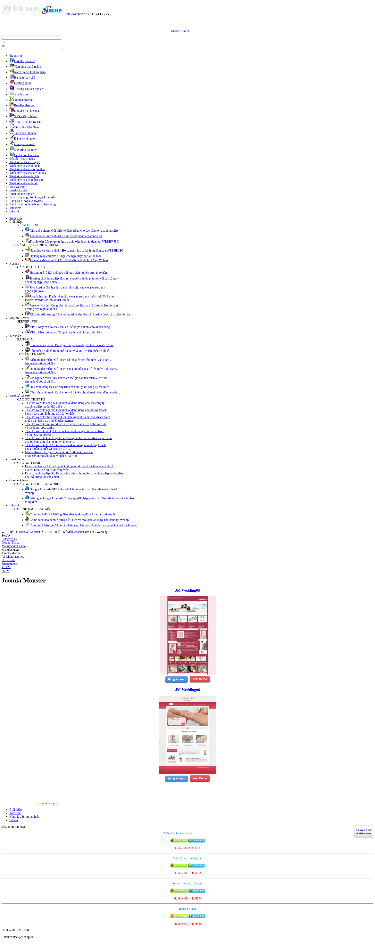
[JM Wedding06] (187, 772)
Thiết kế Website (19, 396)
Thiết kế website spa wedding (27, 172)
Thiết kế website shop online (27, 169)
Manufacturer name (14, 546)
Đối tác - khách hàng (22, 158)
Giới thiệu (15, 809)
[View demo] (200, 682)
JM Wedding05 (187, 590)
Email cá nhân (18, 190)
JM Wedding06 (187, 690)
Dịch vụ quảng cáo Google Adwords (32, 197)
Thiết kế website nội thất (24, 165)
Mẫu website (17, 186)
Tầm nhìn (15, 813)
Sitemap (14, 820)
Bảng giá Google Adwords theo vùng (32, 204)
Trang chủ (15, 55)
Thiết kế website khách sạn (26, 179)
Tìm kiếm (15, 208)
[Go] (3, 42)
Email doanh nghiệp (21, 193)
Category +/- (9, 539)
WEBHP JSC (10, 532)
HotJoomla (8, 560)
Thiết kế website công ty (24, 162)
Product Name (10, 542)
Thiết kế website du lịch (24, 176)
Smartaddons (10, 563)
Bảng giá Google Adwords (26, 200)
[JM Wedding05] (188, 673)
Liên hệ (14, 211)
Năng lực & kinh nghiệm (24, 816)
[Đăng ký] (176, 682)
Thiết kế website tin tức (23, 183)
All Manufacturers (13, 556)
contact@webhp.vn (180, 31)
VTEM (6, 567)
